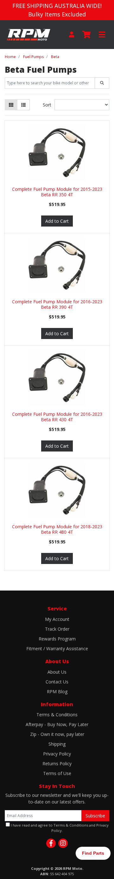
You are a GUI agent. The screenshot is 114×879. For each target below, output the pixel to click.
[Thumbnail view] (11, 104)
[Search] (102, 83)
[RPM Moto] (28, 34)
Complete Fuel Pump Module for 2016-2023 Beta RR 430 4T (57, 416)
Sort (47, 105)
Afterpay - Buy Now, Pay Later (57, 724)
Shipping (57, 744)
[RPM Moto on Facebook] (51, 843)
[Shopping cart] (86, 34)
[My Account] (71, 34)
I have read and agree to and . (59, 828)
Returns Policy (57, 764)
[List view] (23, 104)
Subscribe (95, 816)
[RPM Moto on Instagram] (63, 843)
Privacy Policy (57, 754)
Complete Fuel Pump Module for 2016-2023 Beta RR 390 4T (57, 304)
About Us (57, 672)
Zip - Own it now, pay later (57, 734)
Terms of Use (57, 773)
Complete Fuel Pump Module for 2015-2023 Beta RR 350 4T (57, 191)
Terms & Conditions (57, 715)
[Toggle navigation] (102, 34)
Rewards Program (57, 639)
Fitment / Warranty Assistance (57, 649)
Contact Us (57, 682)
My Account (57, 619)
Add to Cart (57, 221)
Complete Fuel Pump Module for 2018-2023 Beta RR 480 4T (57, 529)
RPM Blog (57, 691)
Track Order (57, 629)
